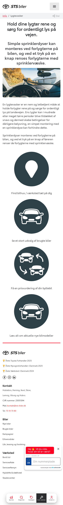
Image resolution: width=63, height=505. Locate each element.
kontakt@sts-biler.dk (16, 405)
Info (5, 15)
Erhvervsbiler (8, 439)
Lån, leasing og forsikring (14, 444)
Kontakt (7, 385)
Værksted (8, 452)
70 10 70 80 (11, 411)
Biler (5, 419)
